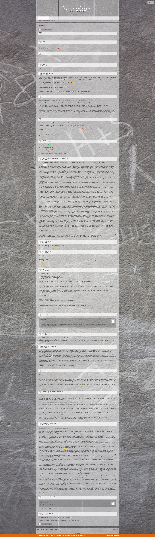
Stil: (77, 533)
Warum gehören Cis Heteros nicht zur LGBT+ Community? (52, 391)
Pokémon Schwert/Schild (46, 241)
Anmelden (149, 2)
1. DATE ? (43, 269)
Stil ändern (116, 529)
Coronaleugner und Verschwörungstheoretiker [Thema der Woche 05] (54, 158)
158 (49, 29)
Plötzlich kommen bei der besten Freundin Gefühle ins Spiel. (52, 370)
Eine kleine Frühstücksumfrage (47, 73)
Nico (49, 182)
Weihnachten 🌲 (44, 118)
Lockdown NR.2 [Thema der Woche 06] (48, 314)
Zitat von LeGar (43, 319)
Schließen (116, 535)
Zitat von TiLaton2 (44, 502)
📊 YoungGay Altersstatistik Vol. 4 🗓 (48, 496)
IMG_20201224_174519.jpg (46, 134)
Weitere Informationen (110, 535)
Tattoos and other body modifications (48, 423)
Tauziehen (43, 32)
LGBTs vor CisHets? (45, 96)
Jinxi (42, 33)
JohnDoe (68, 517)
